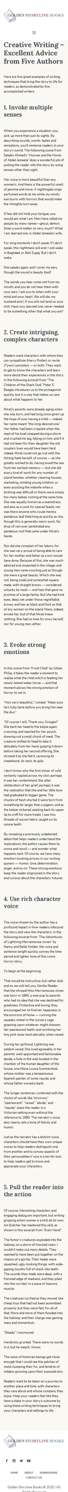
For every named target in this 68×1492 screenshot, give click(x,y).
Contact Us (34, 1477)
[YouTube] (29, 1461)
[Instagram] (14, 1461)
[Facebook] (6, 1461)
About (28, 1473)
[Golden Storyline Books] (34, 16)
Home (14, 1473)
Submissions (48, 1473)
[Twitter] (21, 1461)
